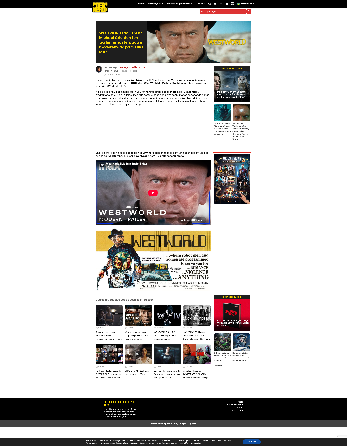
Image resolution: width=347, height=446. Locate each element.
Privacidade (237, 410)
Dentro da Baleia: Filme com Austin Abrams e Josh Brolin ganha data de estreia (222, 128)
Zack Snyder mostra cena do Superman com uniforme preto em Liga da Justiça (167, 374)
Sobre (240, 402)
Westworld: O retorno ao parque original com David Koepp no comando (136, 335)
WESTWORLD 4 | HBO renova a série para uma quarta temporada (165, 335)
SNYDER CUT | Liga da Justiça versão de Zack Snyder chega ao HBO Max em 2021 (195, 336)
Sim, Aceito (252, 441)
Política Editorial (235, 404)
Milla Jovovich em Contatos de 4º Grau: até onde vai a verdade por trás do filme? (232, 94)
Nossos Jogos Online (178, 3)
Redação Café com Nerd (133, 67)
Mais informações (193, 443)
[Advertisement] (153, 130)
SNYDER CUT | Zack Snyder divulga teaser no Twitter (138, 372)
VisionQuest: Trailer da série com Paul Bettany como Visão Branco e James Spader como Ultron (240, 131)
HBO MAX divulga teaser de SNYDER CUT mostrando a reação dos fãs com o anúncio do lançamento (109, 374)
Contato (200, 3)
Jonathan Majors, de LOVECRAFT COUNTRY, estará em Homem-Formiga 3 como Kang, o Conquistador (196, 374)
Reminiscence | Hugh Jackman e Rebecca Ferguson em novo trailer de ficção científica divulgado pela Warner (109, 336)
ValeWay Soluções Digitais (182, 423)
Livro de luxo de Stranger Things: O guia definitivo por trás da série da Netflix (233, 322)
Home (141, 3)
